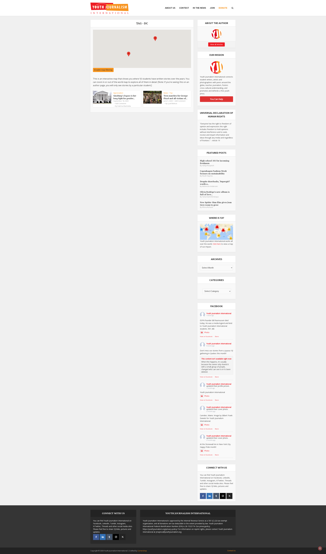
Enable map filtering (103, 70)
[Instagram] (223, 496)
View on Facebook (206, 336)
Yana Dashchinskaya (210, 197)
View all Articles (216, 44)
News (166, 93)
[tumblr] (216, 496)
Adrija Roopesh (208, 165)
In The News (199, 8)
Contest (184, 8)
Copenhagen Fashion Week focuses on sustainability (213, 172)
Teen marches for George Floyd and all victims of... (176, 97)
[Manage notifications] (320, 548)
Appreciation (118, 93)
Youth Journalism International (218, 313)
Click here (217, 244)
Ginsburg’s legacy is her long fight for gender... (124, 97)
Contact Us (231, 550)
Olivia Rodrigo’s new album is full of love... (215, 193)
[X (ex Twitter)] (229, 496)
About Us (170, 8)
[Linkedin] (210, 496)
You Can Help (216, 99)
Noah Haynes (207, 176)
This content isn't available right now (216, 359)
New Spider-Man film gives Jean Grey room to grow (216, 203)
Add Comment (120, 103)
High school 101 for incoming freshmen (214, 161)
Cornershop (142, 551)
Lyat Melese (172, 103)
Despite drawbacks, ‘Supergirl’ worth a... (215, 182)
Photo (206, 332)
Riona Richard (207, 207)
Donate (223, 8)
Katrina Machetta (124, 106)
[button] (128, 54)
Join (212, 8)
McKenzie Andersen (210, 186)
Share (217, 336)
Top (171, 93)
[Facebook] (203, 496)
